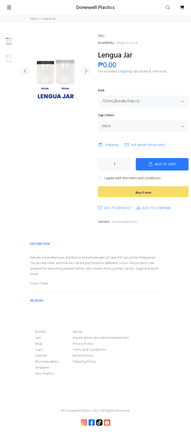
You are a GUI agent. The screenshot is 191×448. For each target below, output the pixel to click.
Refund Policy (83, 356)
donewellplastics (125, 222)
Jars (38, 338)
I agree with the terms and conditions (132, 178)
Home (34, 18)
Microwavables (46, 362)
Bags (39, 344)
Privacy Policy (83, 344)
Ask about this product (148, 145)
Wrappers (42, 368)
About (77, 332)
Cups (39, 350)
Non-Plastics (44, 374)
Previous (25, 71)
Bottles (40, 332)
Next (86, 71)
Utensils (41, 356)
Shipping (125, 71)
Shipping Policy (84, 362)
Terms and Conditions (89, 350)
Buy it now (143, 193)
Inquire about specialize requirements (101, 338)
